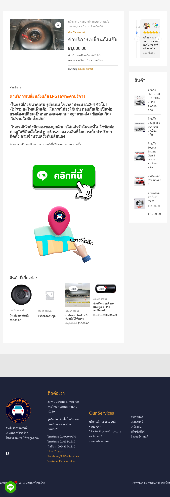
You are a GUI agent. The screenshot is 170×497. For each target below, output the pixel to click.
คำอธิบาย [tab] (15, 87)
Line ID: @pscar (57, 451)
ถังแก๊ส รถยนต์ (76, 32)
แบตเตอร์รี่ (137, 421)
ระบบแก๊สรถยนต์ (99, 441)
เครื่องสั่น (136, 426)
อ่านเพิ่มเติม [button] (146, 53)
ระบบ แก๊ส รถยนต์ (89, 21)
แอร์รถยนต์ (95, 436)
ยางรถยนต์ (137, 416)
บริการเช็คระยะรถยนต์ (102, 421)
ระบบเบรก (95, 426)
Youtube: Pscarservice (61, 461)
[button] (58, 25)
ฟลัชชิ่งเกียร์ (138, 431)
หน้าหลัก (72, 21)
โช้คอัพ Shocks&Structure (105, 431)
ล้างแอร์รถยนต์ (139, 436)
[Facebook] (7, 453)
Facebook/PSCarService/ (63, 456)
